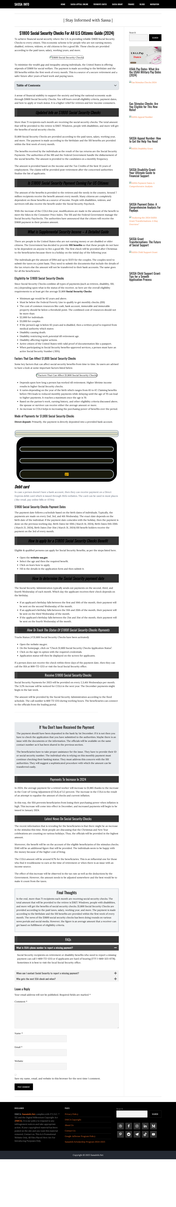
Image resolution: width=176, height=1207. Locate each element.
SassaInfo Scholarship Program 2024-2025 (85, 1141)
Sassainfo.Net (28, 1114)
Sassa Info (22, 4)
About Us (69, 1125)
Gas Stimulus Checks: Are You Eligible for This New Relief (143, 106)
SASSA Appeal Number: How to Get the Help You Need (145, 139)
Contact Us (70, 1130)
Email (18, 1047)
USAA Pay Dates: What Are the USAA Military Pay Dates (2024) (145, 72)
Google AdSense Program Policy (80, 1136)
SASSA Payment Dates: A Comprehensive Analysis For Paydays (145, 207)
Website (19, 1061)
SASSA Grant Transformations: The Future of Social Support (145, 241)
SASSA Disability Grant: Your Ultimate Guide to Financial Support (142, 172)
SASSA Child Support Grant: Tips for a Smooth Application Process (145, 276)
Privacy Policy (71, 1114)
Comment (21, 1001)
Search (132, 32)
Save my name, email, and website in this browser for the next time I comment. (57, 1078)
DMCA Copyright (73, 1119)
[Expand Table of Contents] (115, 85)
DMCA (18, 1120)
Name (19, 1033)
